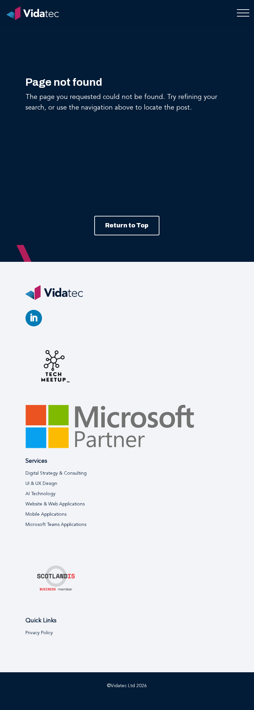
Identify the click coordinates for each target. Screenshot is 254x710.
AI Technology (40, 494)
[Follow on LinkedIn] (33, 318)
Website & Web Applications (55, 504)
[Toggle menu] (241, 13)
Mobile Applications (45, 514)
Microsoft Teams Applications (55, 524)
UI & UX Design (41, 483)
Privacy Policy (39, 633)
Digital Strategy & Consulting (56, 473)
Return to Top (126, 225)
